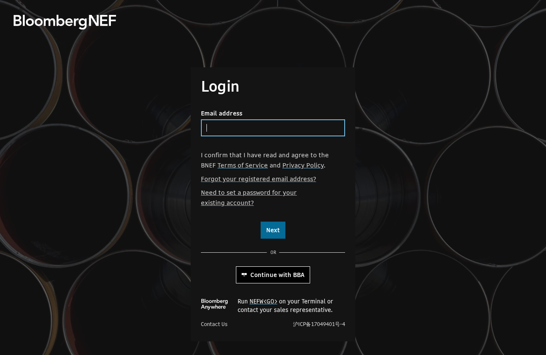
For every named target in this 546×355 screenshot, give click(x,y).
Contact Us (214, 324)
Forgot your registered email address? (258, 179)
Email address (221, 113)
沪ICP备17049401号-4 (319, 324)
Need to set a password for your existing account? (249, 197)
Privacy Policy (303, 165)
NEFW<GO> (263, 301)
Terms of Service (243, 165)
